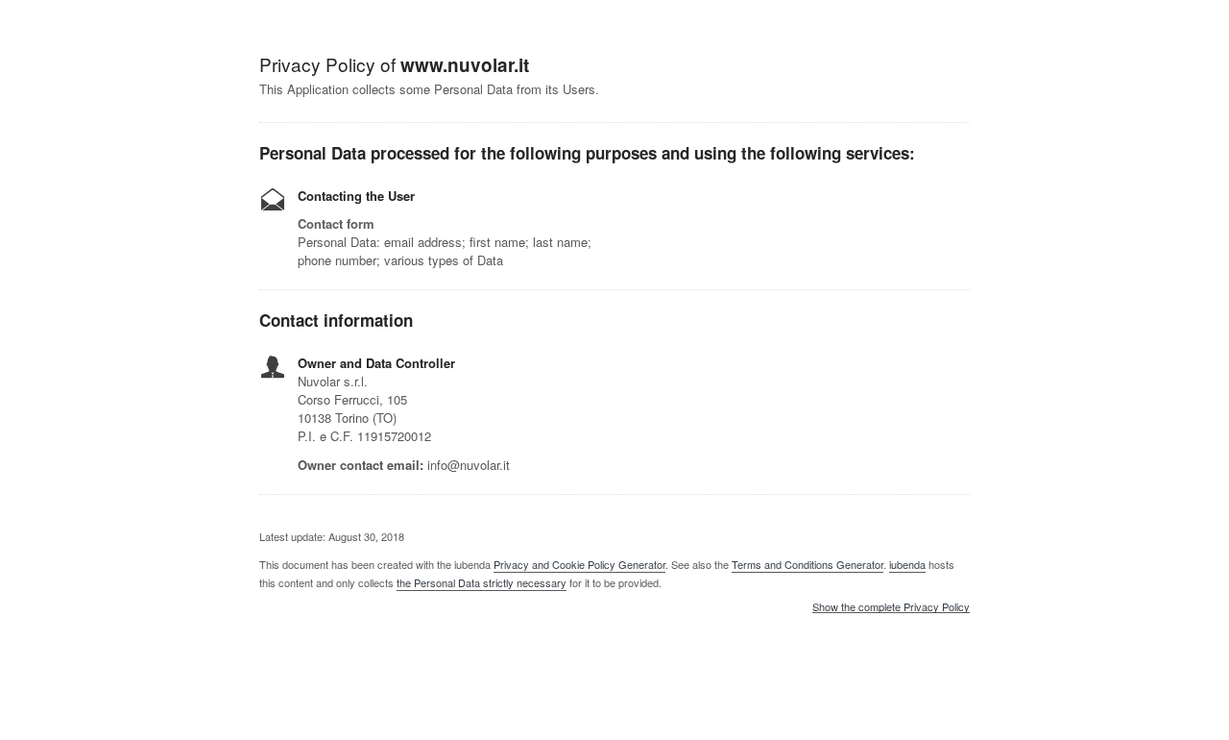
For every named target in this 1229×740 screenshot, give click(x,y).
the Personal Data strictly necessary (481, 582)
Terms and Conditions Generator (807, 564)
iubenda (907, 564)
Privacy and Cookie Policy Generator (579, 564)
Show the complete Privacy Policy (891, 607)
